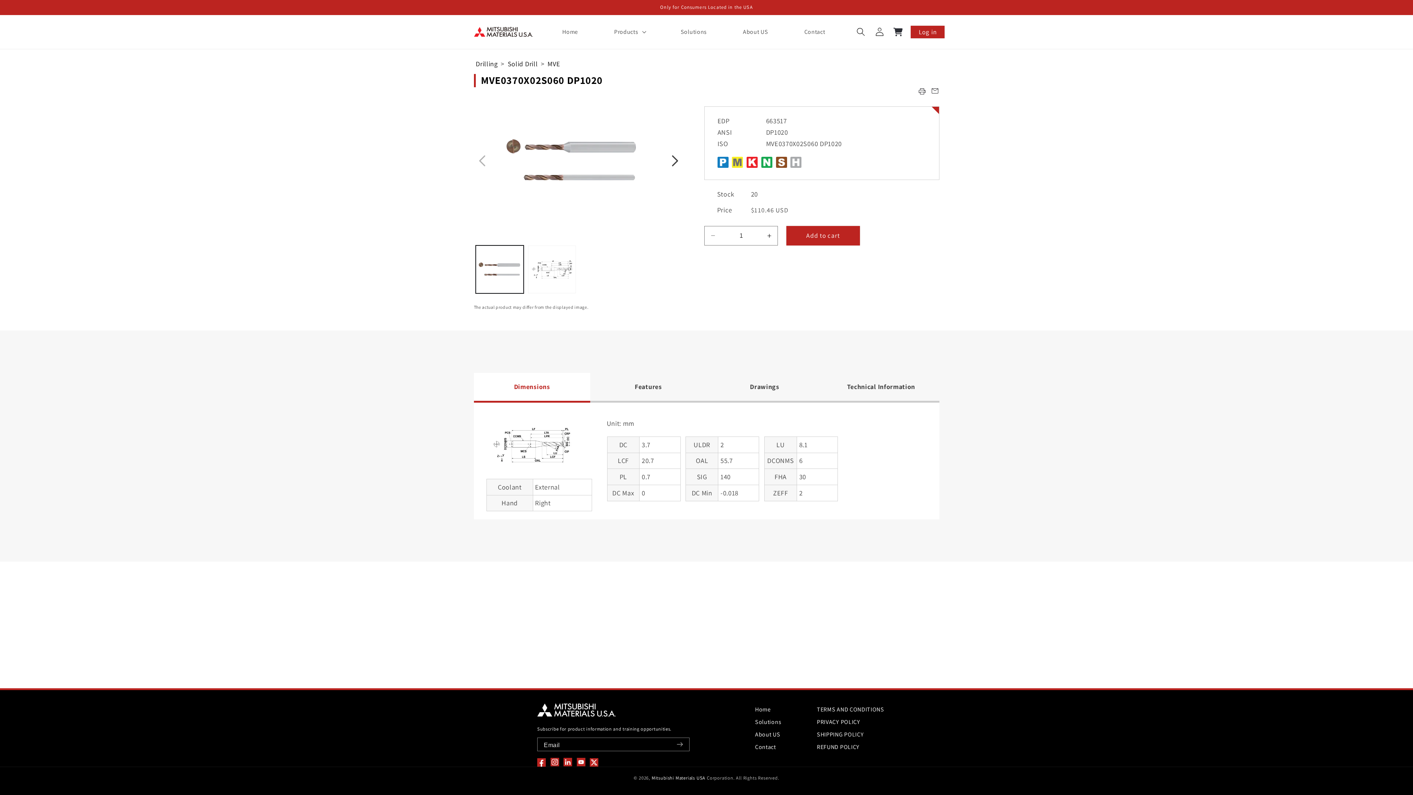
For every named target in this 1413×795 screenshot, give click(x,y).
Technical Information (881, 386)
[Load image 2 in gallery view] (552, 269)
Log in (928, 32)
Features (648, 386)
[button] (629, 32)
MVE (554, 63)
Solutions (768, 722)
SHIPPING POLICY (840, 734)
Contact (765, 747)
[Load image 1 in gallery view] (500, 269)
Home (763, 709)
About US (767, 734)
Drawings (764, 386)
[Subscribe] (679, 744)
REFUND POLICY (838, 747)
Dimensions (532, 386)
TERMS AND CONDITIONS (850, 709)
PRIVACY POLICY (838, 722)
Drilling (487, 63)
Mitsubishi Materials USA (678, 778)
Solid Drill (523, 63)
